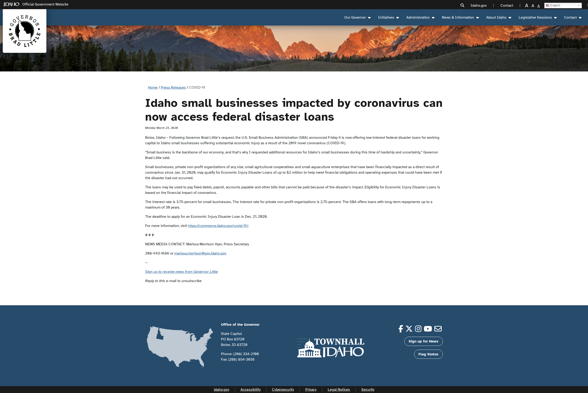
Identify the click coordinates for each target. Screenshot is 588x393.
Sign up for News (423, 341)
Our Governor (355, 17)
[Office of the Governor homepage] (24, 31)
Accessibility (250, 389)
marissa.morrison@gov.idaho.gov (200, 253)
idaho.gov (221, 389)
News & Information (458, 17)
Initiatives (386, 17)
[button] (462, 5)
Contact (570, 17)
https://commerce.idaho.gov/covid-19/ (218, 225)
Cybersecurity (283, 389)
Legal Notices (339, 389)
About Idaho (496, 17)
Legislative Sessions (535, 17)
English (554, 5)
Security (367, 389)
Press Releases (173, 87)
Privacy (311, 389)
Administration (418, 17)
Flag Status (428, 354)
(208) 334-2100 (246, 354)
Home (153, 87)
